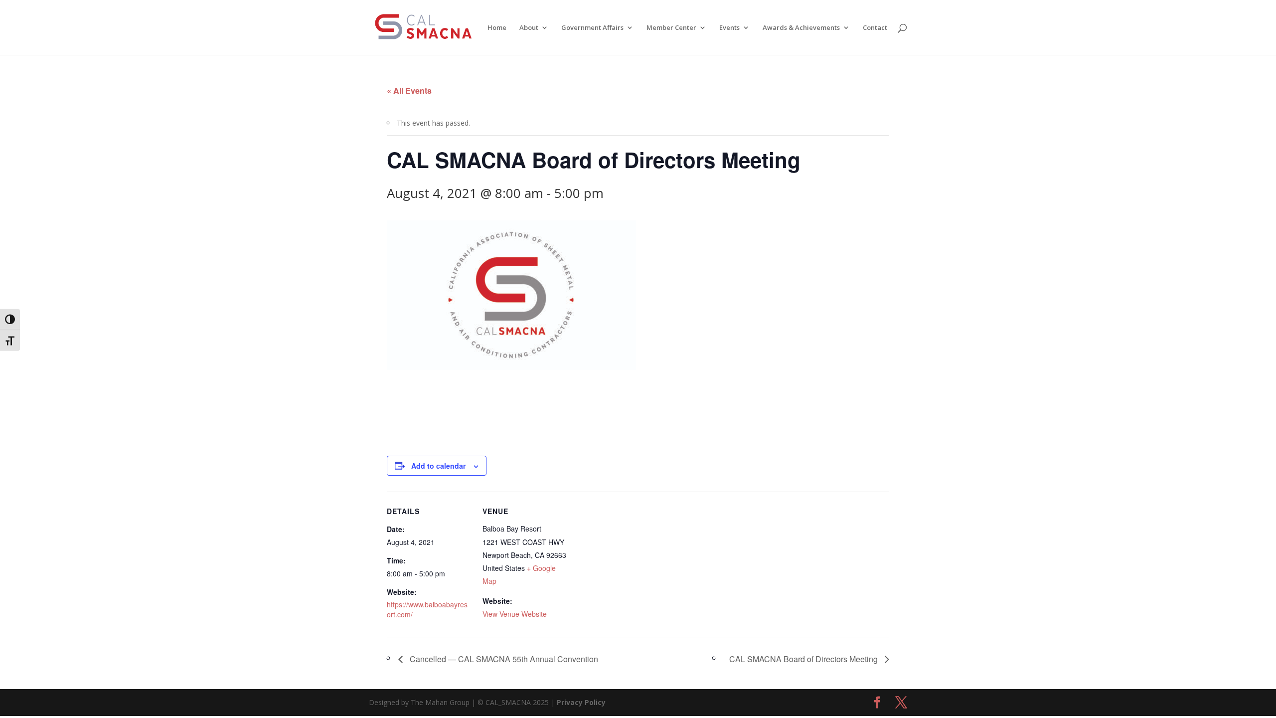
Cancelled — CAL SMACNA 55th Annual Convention (503, 659)
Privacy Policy (581, 702)
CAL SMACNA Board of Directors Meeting (804, 659)
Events (729, 28)
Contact (875, 28)
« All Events (409, 90)
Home (496, 28)
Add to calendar (438, 466)
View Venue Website (514, 614)
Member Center (671, 28)
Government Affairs (592, 28)
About (528, 28)
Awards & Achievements (801, 28)
